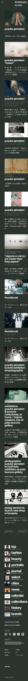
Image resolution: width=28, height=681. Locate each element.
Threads (14, 634)
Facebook (18, 634)
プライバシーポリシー (20, 655)
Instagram (6, 634)
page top (7, 666)
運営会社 (6, 650)
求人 (16, 652)
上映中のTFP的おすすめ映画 (12, 622)
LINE (23, 634)
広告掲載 (17, 650)
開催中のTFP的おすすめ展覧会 (12, 625)
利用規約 (6, 655)
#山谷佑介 (18, 5)
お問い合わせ (7, 652)
